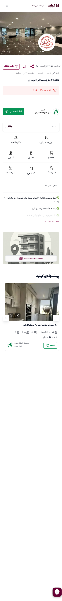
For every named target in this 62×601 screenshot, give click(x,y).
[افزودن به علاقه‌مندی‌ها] (10, 315)
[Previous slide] (56, 318)
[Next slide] (6, 318)
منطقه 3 (30, 73)
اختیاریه (19, 73)
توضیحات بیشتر (53, 221)
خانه (57, 73)
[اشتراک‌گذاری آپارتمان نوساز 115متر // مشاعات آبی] (18, 315)
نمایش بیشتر (53, 185)
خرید (49, 73)
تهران (40, 73)
